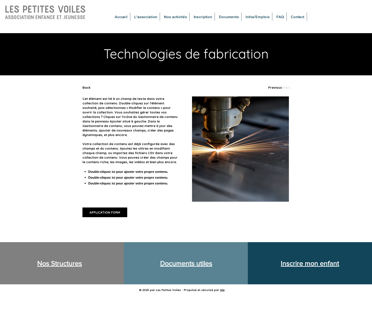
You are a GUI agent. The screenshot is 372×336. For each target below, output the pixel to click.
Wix (222, 290)
